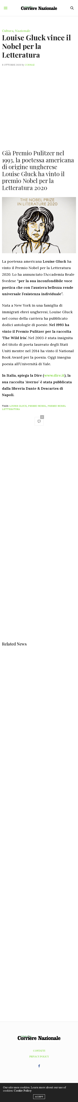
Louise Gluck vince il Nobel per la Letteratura (36, 46)
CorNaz (30, 64)
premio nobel (37, 406)
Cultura (7, 31)
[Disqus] (39, 486)
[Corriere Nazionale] (39, 8)
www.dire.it (54, 375)
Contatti (39, 1050)
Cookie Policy (22, 1090)
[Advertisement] (39, 105)
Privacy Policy (39, 1056)
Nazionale (22, 31)
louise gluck (18, 406)
